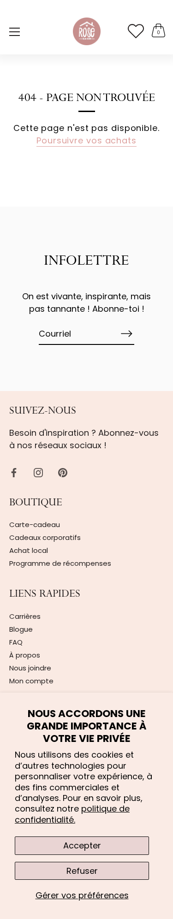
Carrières (25, 616)
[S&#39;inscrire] (127, 333)
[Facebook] (13, 472)
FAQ (16, 642)
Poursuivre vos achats (86, 140)
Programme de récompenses (60, 563)
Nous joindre (30, 668)
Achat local (28, 550)
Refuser (82, 871)
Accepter (82, 845)
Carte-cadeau (34, 524)
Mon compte (31, 681)
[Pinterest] (62, 472)
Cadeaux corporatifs (45, 537)
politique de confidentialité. (72, 814)
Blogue (21, 629)
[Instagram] (38, 472)
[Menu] (15, 32)
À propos (24, 655)
